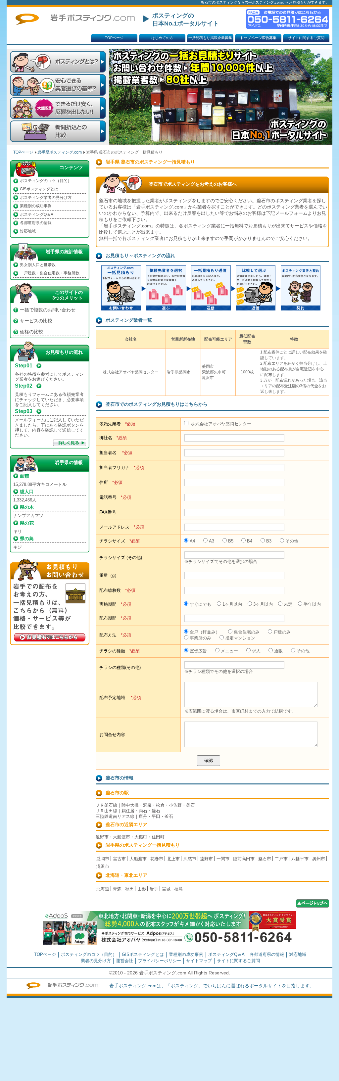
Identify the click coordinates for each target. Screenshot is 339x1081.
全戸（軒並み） (205, 632)
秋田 (129, 888)
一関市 (223, 858)
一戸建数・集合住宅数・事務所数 (49, 273)
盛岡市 (102, 858)
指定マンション (240, 637)
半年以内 (312, 604)
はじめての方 (162, 38)
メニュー (229, 650)
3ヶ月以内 (263, 604)
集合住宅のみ (247, 632)
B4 (249, 541)
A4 (192, 541)
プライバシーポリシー (159, 960)
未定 (288, 604)
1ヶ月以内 (232, 604)
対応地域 (28, 231)
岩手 (154, 888)
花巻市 (156, 858)
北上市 (173, 858)
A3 (211, 541)
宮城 (166, 888)
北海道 (102, 888)
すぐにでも (200, 604)
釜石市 (264, 858)
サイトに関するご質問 (306, 38)
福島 (178, 888)
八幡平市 (300, 858)
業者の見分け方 (96, 960)
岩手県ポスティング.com (59, 152)
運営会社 (124, 960)
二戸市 (281, 858)
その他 (291, 541)
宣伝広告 (198, 650)
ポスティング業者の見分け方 (46, 197)
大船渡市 (138, 858)
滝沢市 (102, 866)
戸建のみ (282, 632)
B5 (230, 541)
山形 (141, 888)
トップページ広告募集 (258, 38)
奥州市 (318, 858)
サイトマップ (199, 960)
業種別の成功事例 (36, 206)
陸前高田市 (244, 858)
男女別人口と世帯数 (38, 264)
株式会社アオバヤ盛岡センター (220, 423)
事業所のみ (200, 637)
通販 (278, 650)
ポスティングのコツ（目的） (46, 180)
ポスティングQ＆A (36, 214)
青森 (117, 888)
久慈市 (189, 858)
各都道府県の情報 (36, 222)
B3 (268, 541)
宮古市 (119, 858)
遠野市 (206, 858)
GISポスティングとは (39, 189)
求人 (256, 650)
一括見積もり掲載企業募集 (210, 38)
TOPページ (114, 38)
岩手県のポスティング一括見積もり (143, 845)
